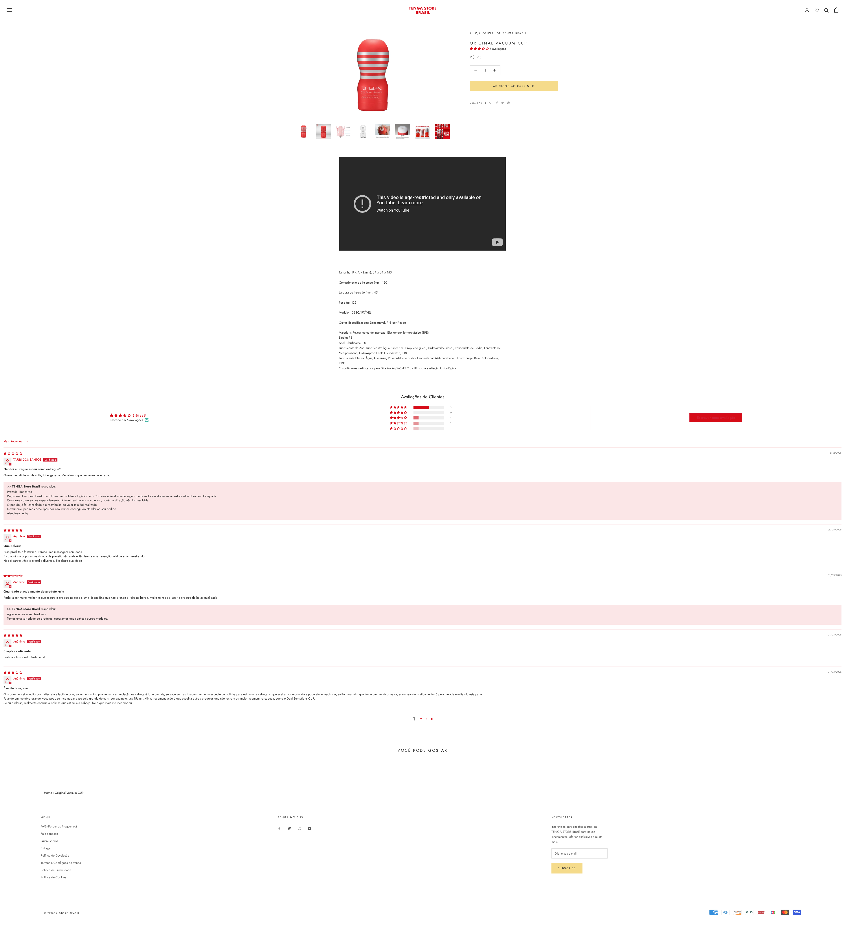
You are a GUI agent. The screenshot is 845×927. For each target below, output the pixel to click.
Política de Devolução (55, 855)
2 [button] (421, 719)
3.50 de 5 (139, 415)
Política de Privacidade (56, 870)
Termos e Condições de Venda (61, 863)
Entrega (46, 848)
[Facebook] (497, 103)
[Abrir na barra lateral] (9, 10)
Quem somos (49, 841)
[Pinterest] (508, 103)
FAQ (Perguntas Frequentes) (59, 826)
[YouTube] (309, 828)
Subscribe (567, 868)
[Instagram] (299, 828)
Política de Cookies (53, 877)
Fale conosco (49, 833)
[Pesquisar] (826, 10)
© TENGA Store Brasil (62, 913)
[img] (13, 453)
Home (48, 792)
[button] (480, 48)
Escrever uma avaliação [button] (716, 417)
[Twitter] (502, 103)
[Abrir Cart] (836, 10)
